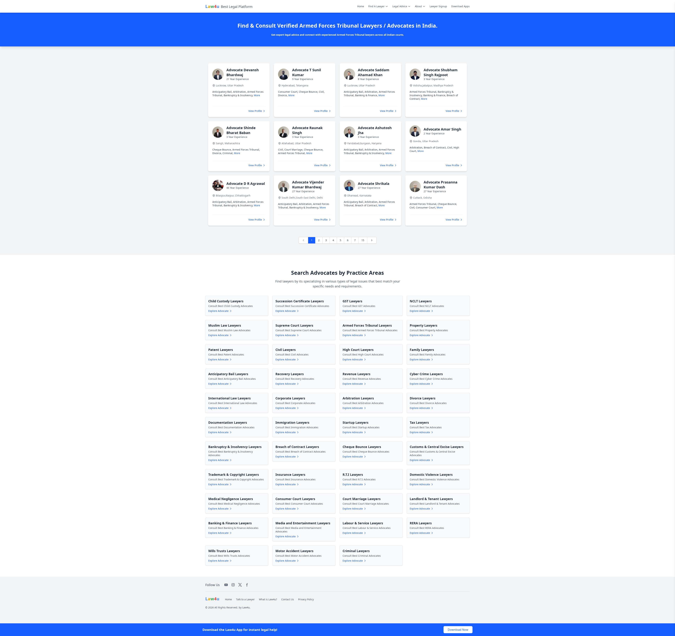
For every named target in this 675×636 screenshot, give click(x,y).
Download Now (458, 630)
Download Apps (460, 6)
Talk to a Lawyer (245, 599)
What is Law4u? (268, 599)
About (418, 6)
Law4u (246, 607)
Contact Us (287, 599)
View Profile (255, 111)
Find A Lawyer (376, 6)
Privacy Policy (306, 599)
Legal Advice (399, 6)
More (257, 95)
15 (362, 240)
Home (360, 6)
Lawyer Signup (438, 6)
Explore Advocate (218, 311)
